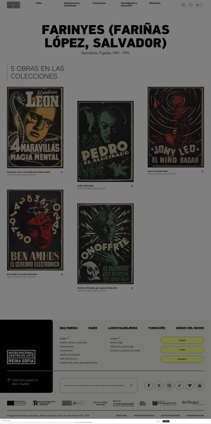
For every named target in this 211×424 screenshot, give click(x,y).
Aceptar (166, 421)
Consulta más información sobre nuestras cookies (83, 422)
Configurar (158, 421)
